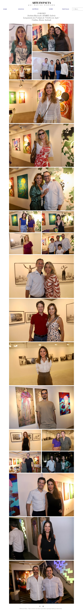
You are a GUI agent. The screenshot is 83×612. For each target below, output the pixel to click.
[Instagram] (43, 606)
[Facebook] (40, 606)
